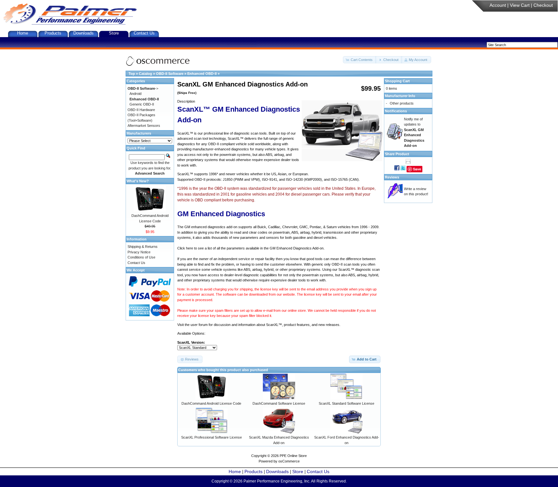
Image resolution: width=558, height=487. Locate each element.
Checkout (543, 5)
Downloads (83, 33)
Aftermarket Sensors (144, 125)
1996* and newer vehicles (229, 174)
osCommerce (289, 461)
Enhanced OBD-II (202, 74)
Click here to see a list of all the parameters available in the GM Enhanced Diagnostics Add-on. (251, 248)
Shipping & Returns (143, 247)
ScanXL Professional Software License (211, 437)
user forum (199, 325)
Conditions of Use (141, 257)
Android (135, 94)
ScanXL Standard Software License (346, 403)
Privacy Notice (139, 252)
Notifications (396, 111)
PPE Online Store (293, 456)
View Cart (520, 5)
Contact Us (144, 33)
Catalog (145, 74)
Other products (402, 103)
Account (498, 5)
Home (22, 33)
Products (53, 33)
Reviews (392, 177)
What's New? (138, 181)
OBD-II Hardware (141, 110)
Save (417, 169)
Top (132, 74)
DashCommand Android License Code (211, 403)
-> (143, 88)
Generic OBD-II (141, 104)
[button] (360, 60)
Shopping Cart (397, 81)
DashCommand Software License (279, 403)
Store (114, 33)
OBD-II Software (169, 74)
